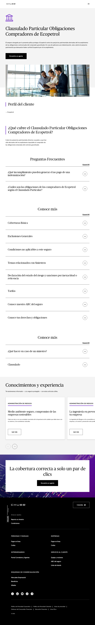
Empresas (55, 536)
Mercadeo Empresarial (18, 577)
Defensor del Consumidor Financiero (21, 609)
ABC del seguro (56, 561)
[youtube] (22, 593)
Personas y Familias (20, 536)
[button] (8, 446)
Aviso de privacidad (59, 606)
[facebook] (32, 593)
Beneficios (14, 581)
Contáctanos (15, 523)
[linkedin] (17, 593)
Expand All (86, 164)
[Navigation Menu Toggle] (88, 4)
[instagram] (27, 593)
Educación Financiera (41, 609)
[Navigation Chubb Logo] (11, 4)
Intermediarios (18, 552)
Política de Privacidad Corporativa (20, 606)
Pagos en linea (15, 541)
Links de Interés (56, 565)
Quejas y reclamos (57, 557)
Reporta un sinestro (17, 519)
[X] (12, 593)
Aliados (13, 585)
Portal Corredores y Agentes (20, 557)
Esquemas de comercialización (25, 572)
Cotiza (13, 545)
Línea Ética (53, 609)
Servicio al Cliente (59, 552)
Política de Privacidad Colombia (42, 606)
